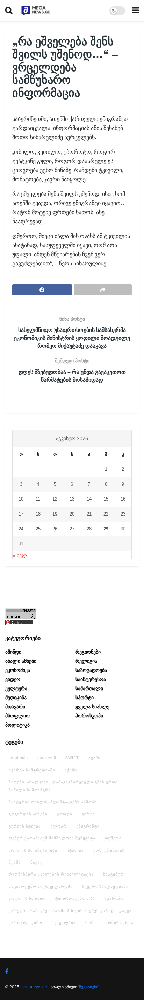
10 (21, 499)
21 (89, 514)
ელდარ (58, 826)
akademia (18, 758)
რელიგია (86, 661)
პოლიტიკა (17, 725)
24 (21, 528)
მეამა (15, 862)
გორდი (64, 814)
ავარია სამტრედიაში (32, 770)
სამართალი (89, 688)
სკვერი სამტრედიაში (105, 886)
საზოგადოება (91, 670)
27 (72, 528)
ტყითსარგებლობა (75, 898)
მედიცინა (16, 697)
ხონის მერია (120, 922)
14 (89, 499)
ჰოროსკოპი (89, 716)
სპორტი (84, 697)
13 (72, 499)
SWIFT (72, 758)
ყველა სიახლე (92, 706)
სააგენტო (113, 874)
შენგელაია (64, 922)
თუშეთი (113, 838)
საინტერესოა (90, 679)
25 (38, 528)
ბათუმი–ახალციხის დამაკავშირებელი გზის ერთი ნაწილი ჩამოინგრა (63, 786)
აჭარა (71, 770)
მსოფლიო (17, 716)
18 (38, 514)
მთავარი (15, 706)
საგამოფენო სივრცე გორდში (41, 886)
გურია (88, 814)
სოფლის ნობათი (27, 898)
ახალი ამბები (20, 661)
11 (38, 499)
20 (72, 514)
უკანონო (114, 898)
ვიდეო (12, 679)
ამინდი (13, 652)
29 (105, 528)
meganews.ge (33, 987)
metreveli (46, 758)
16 (123, 499)
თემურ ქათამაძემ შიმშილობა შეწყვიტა (52, 838)
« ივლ (20, 555)
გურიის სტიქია (25, 826)
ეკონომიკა (17, 670)
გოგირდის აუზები (28, 814)
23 (123, 514)
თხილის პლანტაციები (33, 850)
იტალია (75, 850)
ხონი (90, 922)
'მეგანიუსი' (88, 987)
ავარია (96, 758)
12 (54, 499)
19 (54, 514)
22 (105, 514)
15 (105, 499)
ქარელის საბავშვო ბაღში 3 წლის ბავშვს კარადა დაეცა (70, 911)
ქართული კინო (25, 922)
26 (54, 528)
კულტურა (16, 688)
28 (89, 528)
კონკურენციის (109, 850)
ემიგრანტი (88, 826)
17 (21, 514)
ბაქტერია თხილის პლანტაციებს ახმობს (53, 802)
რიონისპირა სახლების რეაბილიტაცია (51, 874)
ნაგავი (37, 862)
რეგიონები (88, 652)
